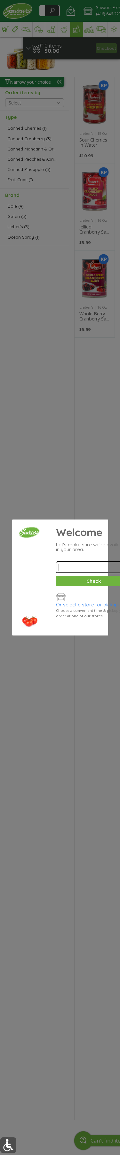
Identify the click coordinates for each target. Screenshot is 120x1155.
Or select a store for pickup (87, 605)
